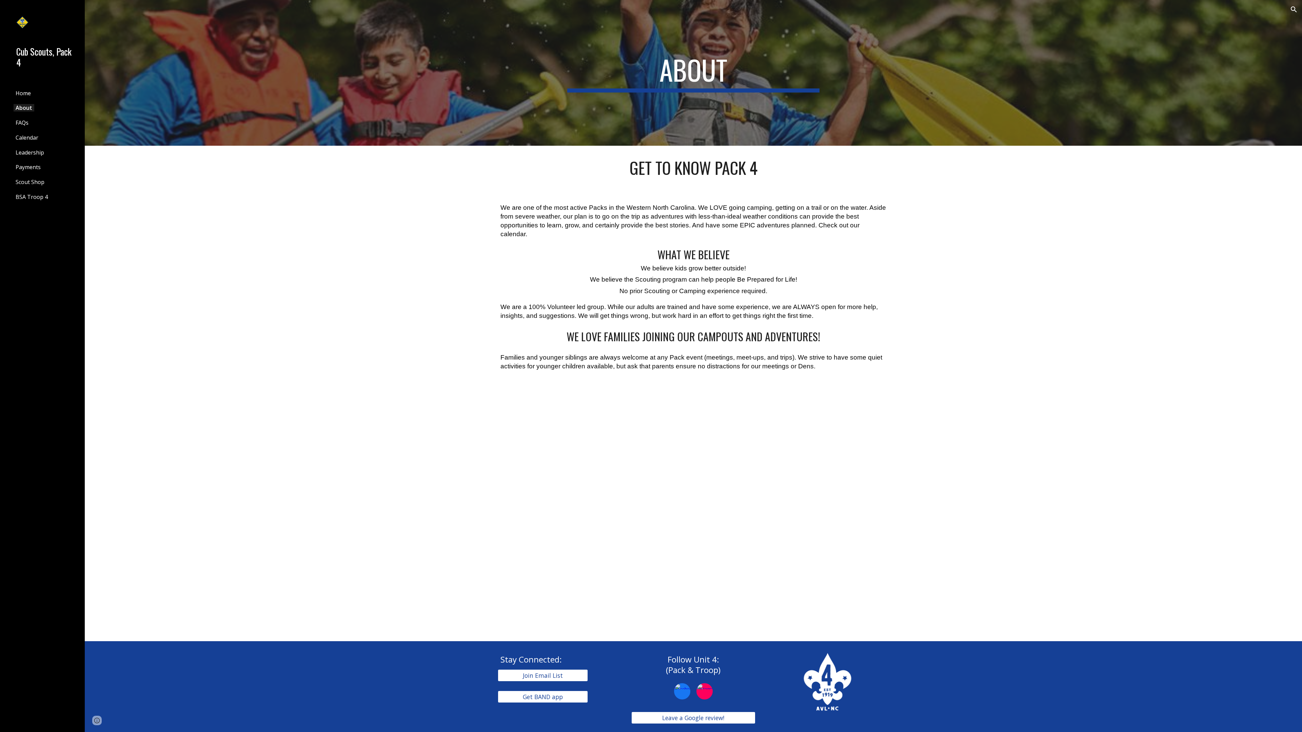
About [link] (24, 107)
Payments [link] (28, 167)
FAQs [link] (22, 122)
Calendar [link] (27, 137)
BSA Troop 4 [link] (32, 197)
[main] (693, 72)
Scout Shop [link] (30, 182)
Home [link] (23, 93)
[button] (1294, 9)
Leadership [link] (30, 152)
